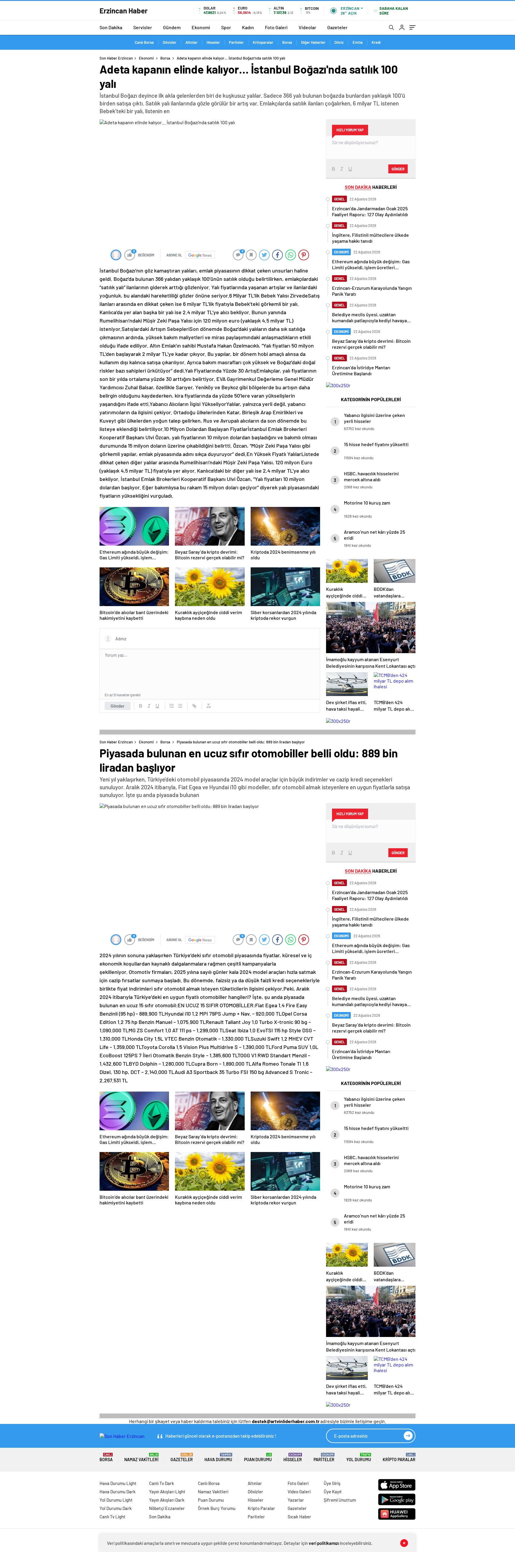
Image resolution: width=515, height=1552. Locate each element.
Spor (226, 27)
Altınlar (191, 42)
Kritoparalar (263, 42)
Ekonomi (201, 27)
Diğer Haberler (313, 42)
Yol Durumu (358, 1457)
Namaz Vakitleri (141, 1457)
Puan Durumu (258, 1457)
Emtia (358, 42)
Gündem (172, 27)
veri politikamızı (324, 1543)
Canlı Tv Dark (161, 1483)
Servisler (142, 27)
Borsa (287, 42)
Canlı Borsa (144, 42)
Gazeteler (337, 27)
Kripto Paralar (399, 1457)
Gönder (118, 706)
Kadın (248, 27)
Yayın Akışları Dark (166, 1500)
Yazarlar (296, 1500)
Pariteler (236, 42)
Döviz (339, 42)
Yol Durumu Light (116, 1500)
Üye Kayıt (333, 1491)
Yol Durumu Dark (116, 1508)
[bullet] (180, 705)
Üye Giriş (332, 1483)
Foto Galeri (276, 27)
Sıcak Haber (299, 1516)
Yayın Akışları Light (167, 1491)
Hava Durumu (218, 1457)
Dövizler (169, 42)
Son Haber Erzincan (116, 58)
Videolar (307, 27)
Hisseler (213, 42)
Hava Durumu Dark (118, 1491)
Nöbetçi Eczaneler (167, 1508)
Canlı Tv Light (112, 1516)
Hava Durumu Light (118, 1483)
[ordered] (171, 705)
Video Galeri (299, 1491)
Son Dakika (111, 27)
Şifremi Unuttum (340, 1500)
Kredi (376, 42)
